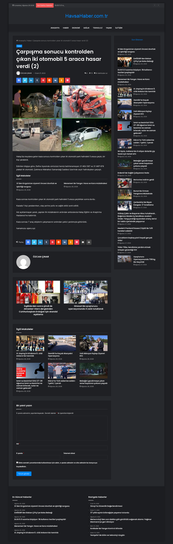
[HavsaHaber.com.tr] (86, 16)
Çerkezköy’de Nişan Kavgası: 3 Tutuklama (143, 203)
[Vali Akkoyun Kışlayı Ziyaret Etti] (94, 343)
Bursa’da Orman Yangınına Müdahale (142, 192)
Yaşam (109, 28)
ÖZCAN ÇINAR (26, 73)
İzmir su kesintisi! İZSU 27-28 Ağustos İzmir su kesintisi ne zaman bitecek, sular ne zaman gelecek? (29, 384)
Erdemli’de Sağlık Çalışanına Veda (133, 173)
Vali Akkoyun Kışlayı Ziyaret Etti (92, 354)
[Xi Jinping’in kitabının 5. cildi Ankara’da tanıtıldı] (30, 343)
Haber (66, 28)
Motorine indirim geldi (143, 179)
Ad (18, 444)
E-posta (20, 453)
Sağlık (86, 28)
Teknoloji (97, 28)
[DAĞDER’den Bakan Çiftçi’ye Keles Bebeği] (125, 62)
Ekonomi (76, 28)
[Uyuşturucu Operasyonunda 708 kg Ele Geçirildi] (125, 258)
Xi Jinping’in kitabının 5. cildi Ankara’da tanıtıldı (29, 354)
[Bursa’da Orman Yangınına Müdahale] (125, 194)
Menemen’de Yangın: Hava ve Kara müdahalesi (85, 183)
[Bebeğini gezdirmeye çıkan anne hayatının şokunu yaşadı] (94, 370)
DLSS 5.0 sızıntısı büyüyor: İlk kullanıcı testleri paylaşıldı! (77, 5)
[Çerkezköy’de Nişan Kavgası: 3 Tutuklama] (125, 205)
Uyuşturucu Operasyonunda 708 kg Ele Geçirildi (144, 259)
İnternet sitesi (69, 453)
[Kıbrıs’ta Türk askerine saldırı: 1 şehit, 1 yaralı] (62, 370)
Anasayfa (55, 28)
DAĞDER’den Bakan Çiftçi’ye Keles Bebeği (143, 59)
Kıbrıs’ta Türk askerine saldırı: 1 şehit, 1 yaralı (61, 382)
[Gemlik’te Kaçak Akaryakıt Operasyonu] (62, 343)
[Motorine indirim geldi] (125, 183)
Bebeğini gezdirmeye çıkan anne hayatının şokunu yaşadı (93, 382)
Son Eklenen (137, 39)
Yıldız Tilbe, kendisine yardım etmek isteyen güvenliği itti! (134, 248)
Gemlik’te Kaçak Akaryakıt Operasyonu (60, 354)
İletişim (118, 28)
